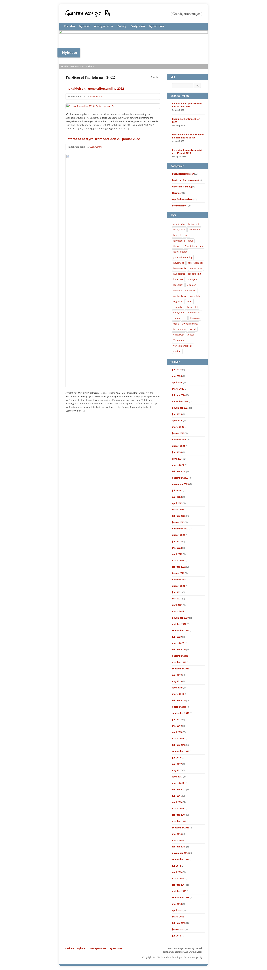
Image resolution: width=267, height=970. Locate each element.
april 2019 (177, 687)
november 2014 (180, 852)
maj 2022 (177, 547)
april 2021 (177, 604)
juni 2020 (177, 636)
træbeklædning (190, 323)
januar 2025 (178, 433)
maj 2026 (177, 376)
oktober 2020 (179, 624)
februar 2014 (179, 884)
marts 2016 (178, 808)
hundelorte (179, 273)
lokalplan (191, 284)
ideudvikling (194, 273)
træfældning (179, 329)
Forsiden (69, 26)
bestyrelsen (179, 229)
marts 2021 (178, 611)
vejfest (190, 334)
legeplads (178, 284)
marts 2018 (178, 738)
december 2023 (180, 477)
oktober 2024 (179, 439)
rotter (189, 301)
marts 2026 (178, 388)
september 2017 (180, 751)
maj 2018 (177, 725)
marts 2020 (178, 643)
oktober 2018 (179, 706)
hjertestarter (196, 268)
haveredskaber (195, 262)
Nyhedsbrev (156, 26)
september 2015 (180, 827)
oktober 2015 (179, 821)
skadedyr (178, 307)
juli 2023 (176, 490)
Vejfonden (178, 340)
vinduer (177, 351)
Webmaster (96, 96)
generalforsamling (182, 257)
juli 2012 (176, 935)
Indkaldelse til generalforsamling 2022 (95, 88)
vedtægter (178, 334)
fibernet (177, 246)
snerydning (179, 312)
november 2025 (180, 407)
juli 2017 (176, 757)
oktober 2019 (179, 662)
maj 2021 (177, 598)
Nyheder (84, 26)
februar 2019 (179, 700)
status (176, 318)
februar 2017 (179, 789)
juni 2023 (177, 496)
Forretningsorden (194, 246)
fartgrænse (179, 240)
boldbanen (194, 229)
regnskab (195, 296)
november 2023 (180, 484)
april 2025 (177, 420)
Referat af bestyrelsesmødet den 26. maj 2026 (187, 105)
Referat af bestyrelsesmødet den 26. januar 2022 (103, 139)
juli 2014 (176, 865)
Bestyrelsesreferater (183, 173)
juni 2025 (177, 414)
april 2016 (177, 802)
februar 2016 (179, 814)
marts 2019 (178, 693)
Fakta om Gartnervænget (185, 180)
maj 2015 (177, 833)
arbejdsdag (179, 224)
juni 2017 (177, 763)
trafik (176, 323)
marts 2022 (178, 560)
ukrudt (192, 329)
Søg (197, 85)
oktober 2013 (179, 891)
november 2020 (180, 617)
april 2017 (177, 776)
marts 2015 (178, 840)
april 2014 (177, 872)
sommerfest (194, 312)
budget (177, 235)
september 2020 (180, 630)
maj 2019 (177, 681)
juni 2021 (177, 592)
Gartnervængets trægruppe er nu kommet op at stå (188, 136)
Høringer (177, 192)
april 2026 (177, 382)
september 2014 (180, 859)
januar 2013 (178, 929)
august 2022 (178, 534)
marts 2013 (178, 916)
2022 (83, 66)
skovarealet (192, 307)
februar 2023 (179, 515)
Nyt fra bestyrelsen (182, 199)
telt (184, 318)
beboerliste (194, 224)
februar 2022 (179, 566)
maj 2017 (177, 770)
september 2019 (180, 668)
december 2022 (180, 528)
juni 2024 (177, 452)
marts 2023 (178, 509)
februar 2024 (179, 471)
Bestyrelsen (138, 26)
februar (91, 66)
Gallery (121, 26)
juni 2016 (177, 795)
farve (190, 240)
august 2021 (178, 585)
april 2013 (177, 910)
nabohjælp (190, 290)
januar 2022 (178, 573)
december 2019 (180, 655)
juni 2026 (177, 369)
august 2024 (178, 445)
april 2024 (177, 458)
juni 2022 (177, 541)
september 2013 (180, 897)
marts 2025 (178, 426)
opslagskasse (180, 296)
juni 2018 (177, 719)
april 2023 (177, 503)
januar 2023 (178, 522)
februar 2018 (179, 744)
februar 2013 (179, 922)
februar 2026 (179, 395)
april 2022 (177, 554)
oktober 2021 (179, 579)
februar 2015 (179, 846)
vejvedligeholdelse (183, 345)
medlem (177, 290)
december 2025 (180, 401)
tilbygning (195, 318)
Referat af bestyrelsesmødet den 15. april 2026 (187, 152)
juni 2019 (177, 674)
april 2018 (177, 732)
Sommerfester (179, 205)
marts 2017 (178, 783)
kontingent (192, 279)
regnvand (178, 301)
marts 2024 (178, 465)
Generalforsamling (182, 186)
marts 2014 (178, 878)
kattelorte (178, 279)
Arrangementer (103, 26)
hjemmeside (179, 268)
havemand (178, 262)
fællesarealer (180, 251)
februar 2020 (179, 649)
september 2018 (180, 713)
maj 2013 (177, 903)
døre (186, 235)
